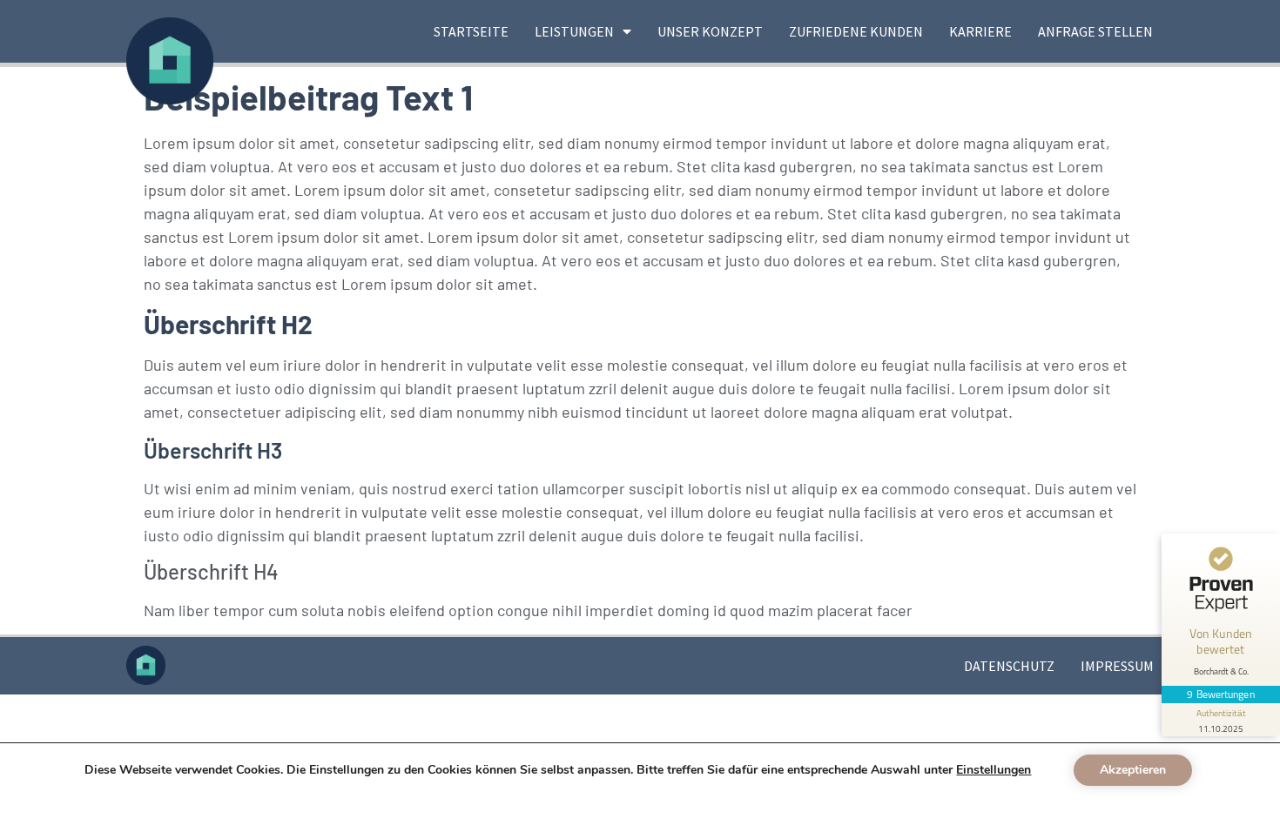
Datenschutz (1009, 665)
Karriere (980, 31)
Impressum (1117, 665)
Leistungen (574, 31)
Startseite (471, 31)
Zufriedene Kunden (856, 31)
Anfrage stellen (1095, 31)
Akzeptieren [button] (1133, 770)
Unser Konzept (710, 31)
